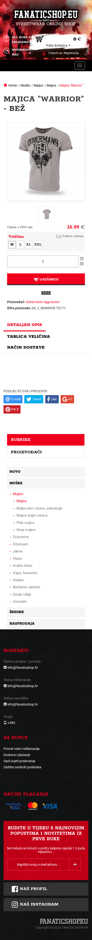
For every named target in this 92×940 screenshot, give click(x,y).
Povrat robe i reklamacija (22, 749)
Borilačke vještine (26, 586)
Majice (38, 85)
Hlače (17, 558)
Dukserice (21, 536)
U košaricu (49, 279)
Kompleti (19, 601)
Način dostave (26, 347)
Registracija (71, 53)
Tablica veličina (73, 236)
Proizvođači (26, 452)
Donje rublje (22, 594)
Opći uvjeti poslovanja (19, 761)
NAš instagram (38, 904)
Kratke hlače (22, 565)
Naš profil (32, 888)
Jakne (17, 550)
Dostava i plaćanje (17, 755)
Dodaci (18, 579)
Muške (25, 85)
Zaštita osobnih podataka (22, 767)
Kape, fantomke (25, 572)
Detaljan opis (24, 324)
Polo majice (25, 522)
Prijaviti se (55, 53)
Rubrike (20, 439)
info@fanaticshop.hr (23, 667)
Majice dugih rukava (32, 515)
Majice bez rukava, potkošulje (39, 508)
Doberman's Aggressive (42, 302)
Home (12, 85)
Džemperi (20, 543)
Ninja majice (26, 529)
